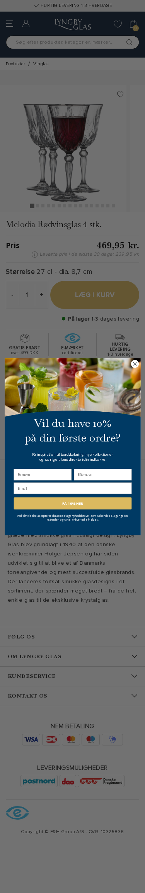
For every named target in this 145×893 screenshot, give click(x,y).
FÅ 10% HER (72, 503)
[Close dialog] (135, 364)
